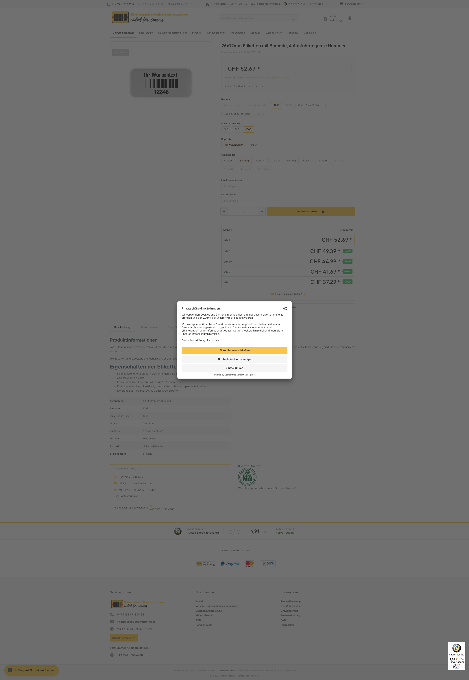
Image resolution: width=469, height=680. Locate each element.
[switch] (456, 666)
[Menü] (463, 644)
